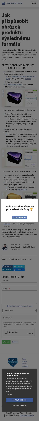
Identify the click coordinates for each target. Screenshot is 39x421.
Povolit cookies (19, 400)
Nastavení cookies (19, 405)
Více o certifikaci (20, 218)
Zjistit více (9, 394)
